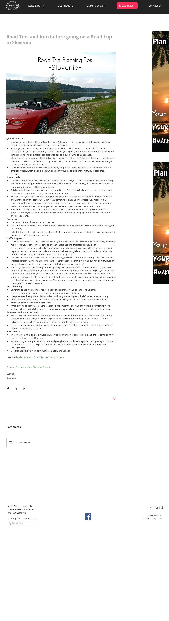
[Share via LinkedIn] (24, 388)
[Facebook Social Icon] (88, 516)
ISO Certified (19, 512)
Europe (10, 373)
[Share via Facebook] (8, 388)
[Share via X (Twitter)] (16, 388)
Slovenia (11, 378)
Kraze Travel (13, 506)
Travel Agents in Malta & (22, 509)
